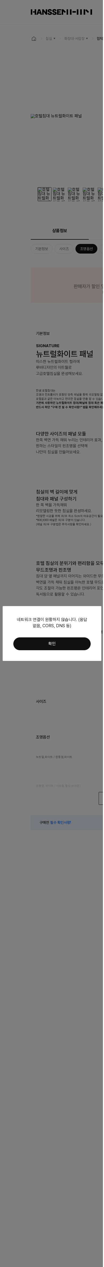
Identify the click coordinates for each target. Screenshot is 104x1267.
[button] (52, 643)
